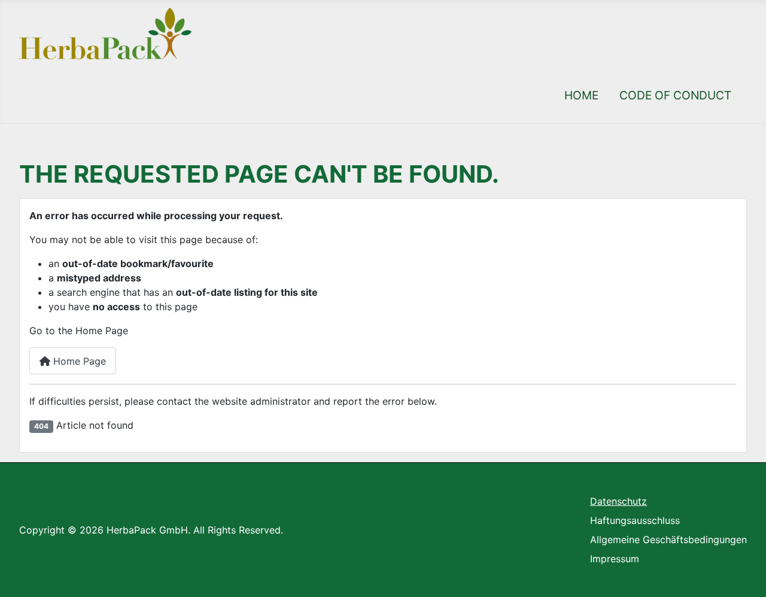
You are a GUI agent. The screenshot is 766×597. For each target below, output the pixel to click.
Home (581, 95)
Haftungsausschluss (635, 520)
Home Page (78, 361)
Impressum (614, 559)
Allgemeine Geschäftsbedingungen (668, 540)
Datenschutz (618, 501)
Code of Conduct (675, 95)
